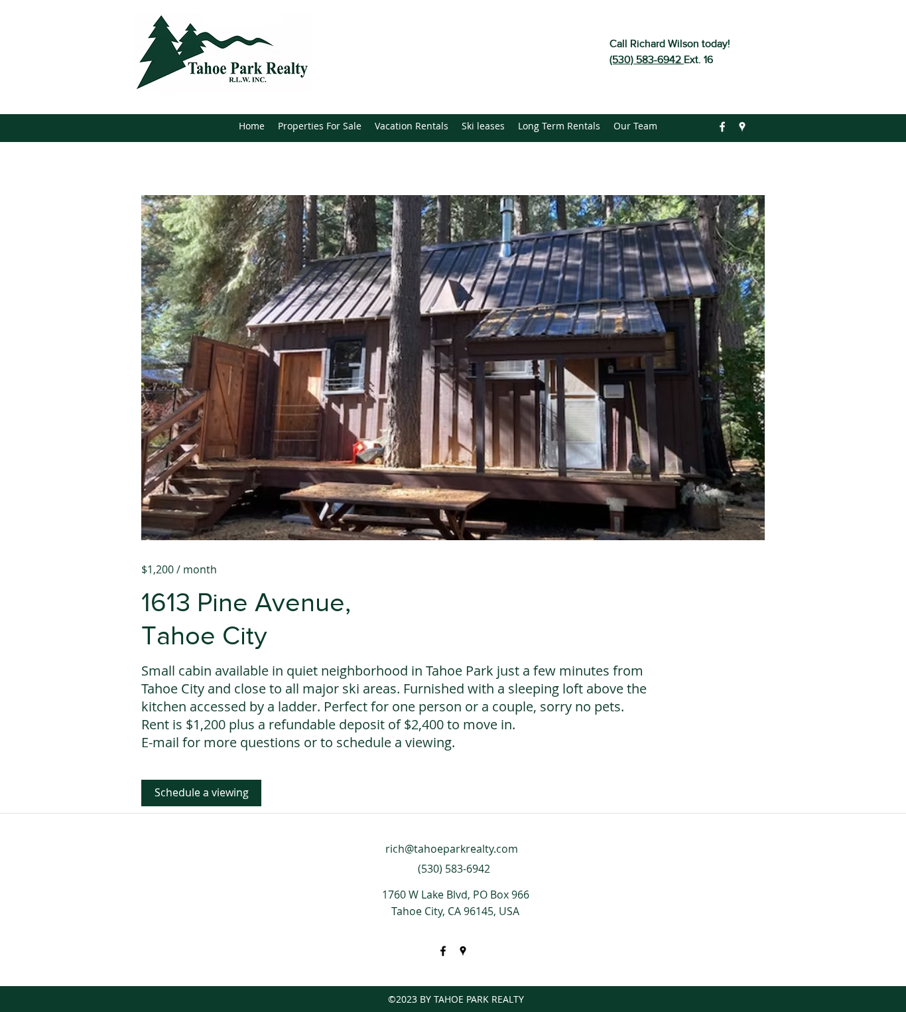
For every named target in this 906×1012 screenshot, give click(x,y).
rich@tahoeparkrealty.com (451, 848)
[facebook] (722, 126)
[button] (453, 367)
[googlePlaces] (742, 126)
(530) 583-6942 (647, 59)
